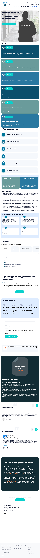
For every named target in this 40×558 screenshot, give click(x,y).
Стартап (5, 248)
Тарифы (31, 2)
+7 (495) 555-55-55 (25, 6)
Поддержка (36, 2)
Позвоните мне (9, 23)
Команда (26, 2)
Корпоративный (25, 248)
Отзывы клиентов (35, 4)
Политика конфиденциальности (6, 549)
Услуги (21, 2)
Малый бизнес (14, 249)
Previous (33, 405)
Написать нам (17, 6)
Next (37, 405)
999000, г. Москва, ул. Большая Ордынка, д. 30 (14, 507)
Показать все (19, 291)
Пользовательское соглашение (6, 547)
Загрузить (21, 370)
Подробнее (5, 445)
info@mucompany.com (8, 510)
